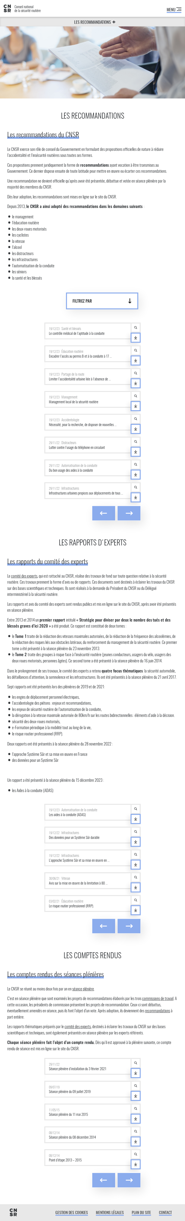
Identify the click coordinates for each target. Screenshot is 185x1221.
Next (129, 513)
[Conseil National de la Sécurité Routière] (13, 1213)
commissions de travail (157, 999)
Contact (165, 1213)
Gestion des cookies (71, 1213)
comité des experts (24, 576)
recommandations (157, 1011)
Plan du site (141, 1213)
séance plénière (83, 989)
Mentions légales (110, 1213)
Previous (104, 513)
